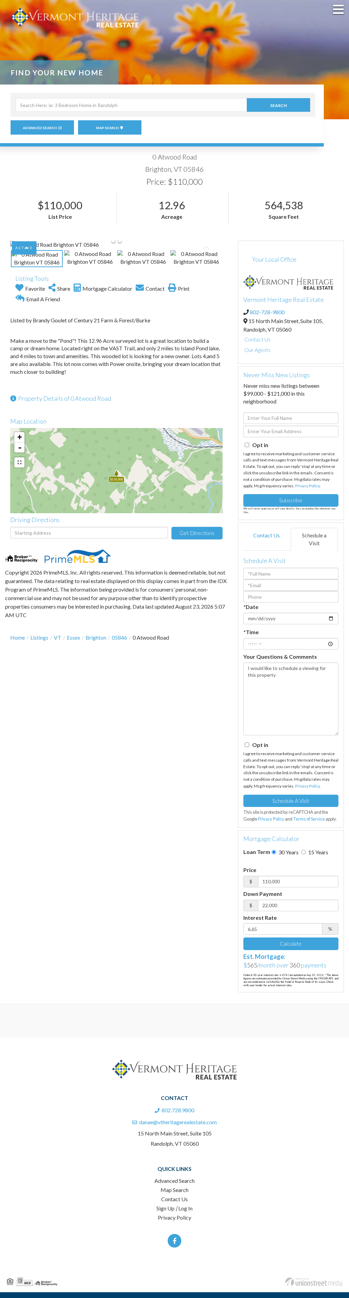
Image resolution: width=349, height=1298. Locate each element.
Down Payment (262, 893)
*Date (250, 607)
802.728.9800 (178, 1110)
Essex (73, 637)
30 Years (288, 852)
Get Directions (197, 533)
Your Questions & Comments (280, 656)
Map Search (107, 128)
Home (17, 637)
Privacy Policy (307, 485)
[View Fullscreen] (19, 462)
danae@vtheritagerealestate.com (178, 1122)
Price (249, 870)
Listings (39, 637)
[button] (278, 105)
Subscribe (290, 500)
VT (57, 637)
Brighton (96, 637)
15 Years (317, 852)
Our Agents (257, 350)
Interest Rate (260, 917)
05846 (119, 637)
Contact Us (257, 339)
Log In (185, 1208)
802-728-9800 (267, 312)
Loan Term (256, 852)
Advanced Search (40, 128)
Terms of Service (309, 819)
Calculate (291, 943)
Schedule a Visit (314, 539)
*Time (251, 632)
